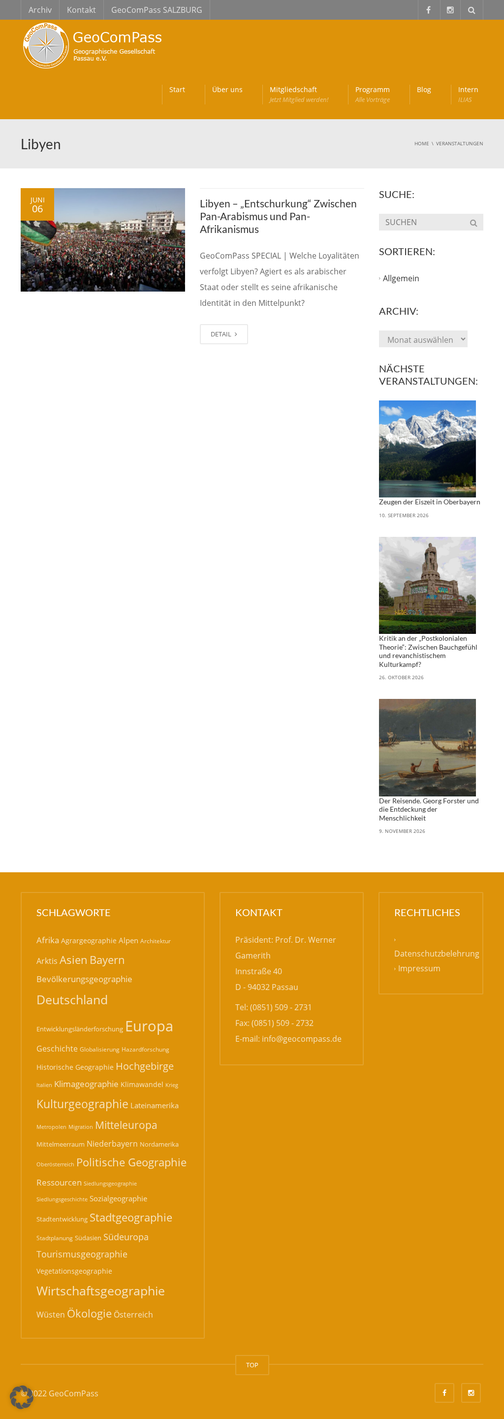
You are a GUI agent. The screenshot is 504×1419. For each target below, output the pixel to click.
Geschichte (57, 1048)
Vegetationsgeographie (74, 1271)
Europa (149, 1026)
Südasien (88, 1237)
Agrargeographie (89, 940)
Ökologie (89, 1313)
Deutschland (72, 999)
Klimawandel (142, 1084)
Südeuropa (126, 1237)
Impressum (419, 968)
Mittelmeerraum (60, 1144)
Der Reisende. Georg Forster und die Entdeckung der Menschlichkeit (429, 809)
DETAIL (222, 334)
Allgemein (401, 278)
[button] (21, 1397)
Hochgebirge (145, 1066)
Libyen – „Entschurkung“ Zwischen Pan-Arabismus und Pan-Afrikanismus (278, 216)
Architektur (155, 941)
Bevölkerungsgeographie (84, 979)
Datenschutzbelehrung (436, 953)
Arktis (47, 960)
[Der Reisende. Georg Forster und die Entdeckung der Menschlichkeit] (427, 747)
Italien (44, 1085)
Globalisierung (100, 1049)
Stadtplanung (54, 1238)
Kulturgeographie (82, 1104)
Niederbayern (112, 1143)
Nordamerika (159, 1144)
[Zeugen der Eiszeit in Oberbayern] (427, 449)
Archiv (40, 9)
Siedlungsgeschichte (62, 1199)
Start (177, 89)
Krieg (171, 1085)
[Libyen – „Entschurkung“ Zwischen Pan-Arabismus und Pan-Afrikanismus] (103, 240)
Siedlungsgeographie (110, 1183)
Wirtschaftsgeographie (100, 1290)
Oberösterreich (55, 1164)
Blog (424, 89)
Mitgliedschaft (299, 94)
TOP (252, 1364)
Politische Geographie (131, 1162)
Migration (80, 1126)
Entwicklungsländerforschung (79, 1028)
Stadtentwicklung (62, 1219)
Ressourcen (59, 1182)
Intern (468, 94)
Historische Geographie (75, 1067)
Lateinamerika (154, 1105)
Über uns (227, 89)
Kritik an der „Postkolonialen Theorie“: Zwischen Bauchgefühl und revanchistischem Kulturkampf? (428, 651)
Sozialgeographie (118, 1198)
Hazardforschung (145, 1049)
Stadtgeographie (131, 1217)
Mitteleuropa (126, 1125)
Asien (74, 960)
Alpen (128, 940)
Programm (372, 94)
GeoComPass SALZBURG (156, 9)
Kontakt (81, 9)
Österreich (133, 1314)
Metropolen (51, 1126)
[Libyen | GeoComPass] (94, 44)
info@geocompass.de (302, 1038)
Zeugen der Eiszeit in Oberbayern (429, 501)
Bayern (107, 959)
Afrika (47, 940)
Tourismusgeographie (81, 1254)
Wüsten (50, 1314)
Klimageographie (86, 1083)
